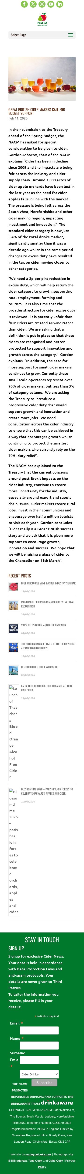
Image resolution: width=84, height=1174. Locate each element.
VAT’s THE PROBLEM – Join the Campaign (43, 625)
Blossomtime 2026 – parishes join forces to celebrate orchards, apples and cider (47, 791)
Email (16, 1022)
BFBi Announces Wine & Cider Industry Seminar (48, 583)
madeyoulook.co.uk (38, 1154)
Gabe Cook (56, 1160)
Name (17, 1038)
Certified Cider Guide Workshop (39, 667)
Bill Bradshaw (17, 1160)
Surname (17, 1052)
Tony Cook (35, 1160)
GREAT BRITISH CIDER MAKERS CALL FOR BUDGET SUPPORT (36, 111)
